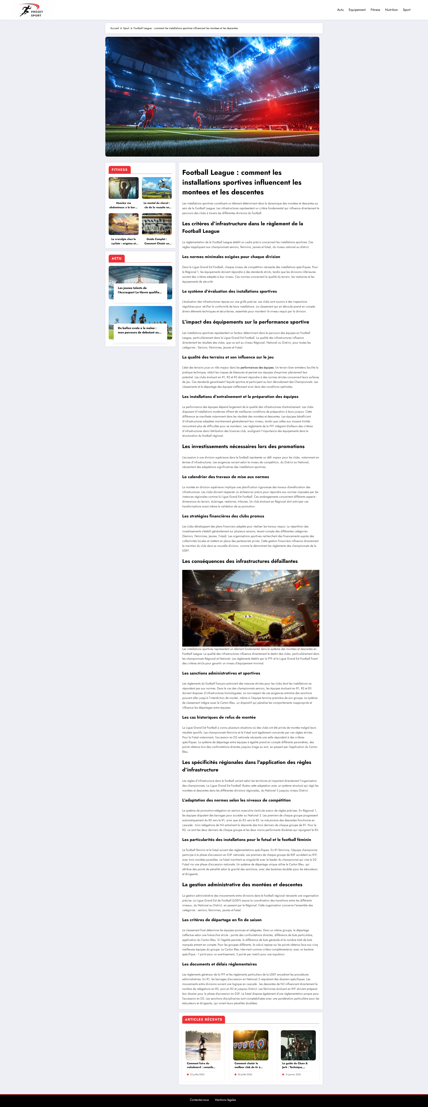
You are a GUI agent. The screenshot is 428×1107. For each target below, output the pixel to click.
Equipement (357, 9)
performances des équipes (257, 367)
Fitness (375, 9)
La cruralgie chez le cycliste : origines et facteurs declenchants (123, 241)
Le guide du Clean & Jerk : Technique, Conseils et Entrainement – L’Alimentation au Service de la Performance (295, 1065)
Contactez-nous (199, 1100)
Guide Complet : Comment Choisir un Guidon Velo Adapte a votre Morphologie (157, 241)
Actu (340, 9)
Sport (406, 9)
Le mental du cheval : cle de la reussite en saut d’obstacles (157, 205)
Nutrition (391, 9)
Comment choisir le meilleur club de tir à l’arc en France (247, 1065)
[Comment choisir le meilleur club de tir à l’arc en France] (250, 1045)
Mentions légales (225, 1100)
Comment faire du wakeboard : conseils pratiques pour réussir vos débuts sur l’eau (201, 1065)
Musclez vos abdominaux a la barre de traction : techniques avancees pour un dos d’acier (123, 205)
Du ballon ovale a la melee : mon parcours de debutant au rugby (138, 330)
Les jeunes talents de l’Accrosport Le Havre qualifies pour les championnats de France (139, 290)
